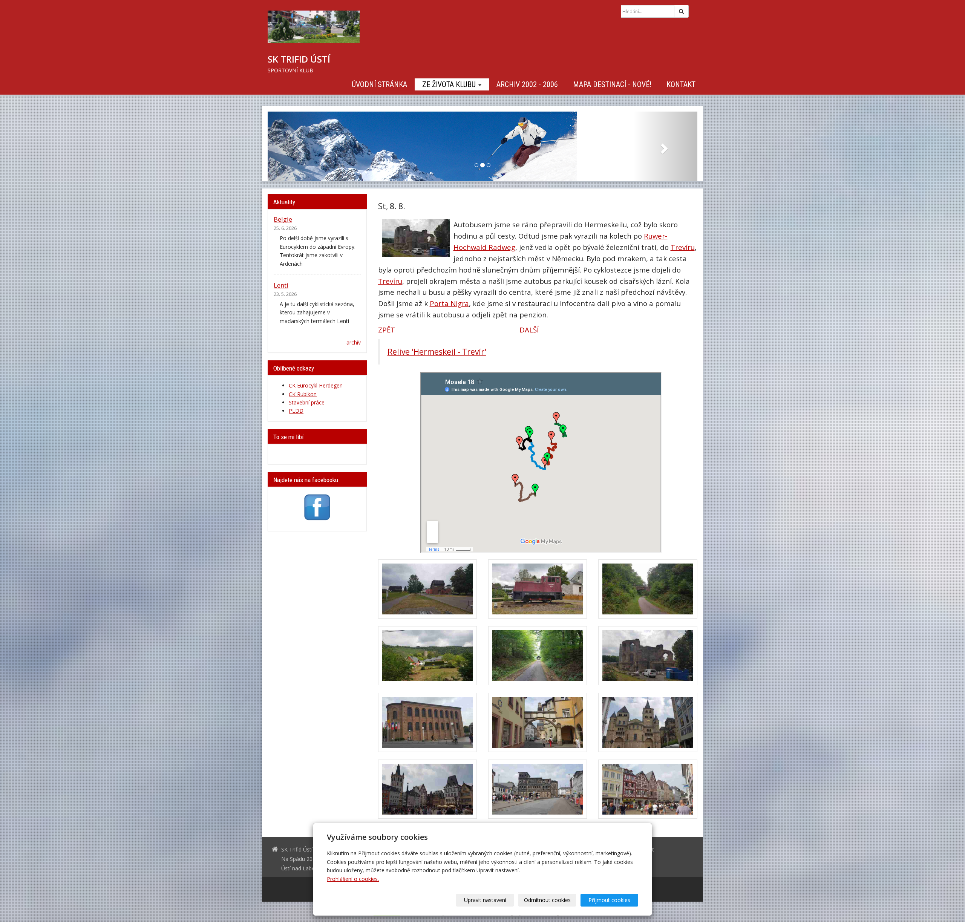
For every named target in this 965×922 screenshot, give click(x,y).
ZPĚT (386, 329)
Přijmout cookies (609, 900)
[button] (300, 146)
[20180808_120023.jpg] (647, 589)
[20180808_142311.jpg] (647, 655)
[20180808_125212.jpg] (427, 655)
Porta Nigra (449, 303)
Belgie (283, 219)
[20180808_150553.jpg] (537, 722)
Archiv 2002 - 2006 (527, 84)
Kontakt (680, 84)
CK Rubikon (303, 394)
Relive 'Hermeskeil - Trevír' (437, 351)
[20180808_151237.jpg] (647, 722)
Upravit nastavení (485, 900)
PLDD (296, 410)
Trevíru (683, 247)
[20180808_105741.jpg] (427, 589)
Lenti (281, 285)
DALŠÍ (529, 329)
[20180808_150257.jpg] (427, 722)
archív (353, 342)
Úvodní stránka (379, 84)
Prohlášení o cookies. (353, 878)
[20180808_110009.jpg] (537, 589)
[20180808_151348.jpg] (427, 789)
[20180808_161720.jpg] (647, 789)
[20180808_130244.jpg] (537, 655)
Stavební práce (307, 402)
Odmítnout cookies (547, 900)
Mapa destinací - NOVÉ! (612, 84)
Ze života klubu (450, 84)
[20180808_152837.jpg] (537, 789)
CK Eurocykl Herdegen (316, 385)
